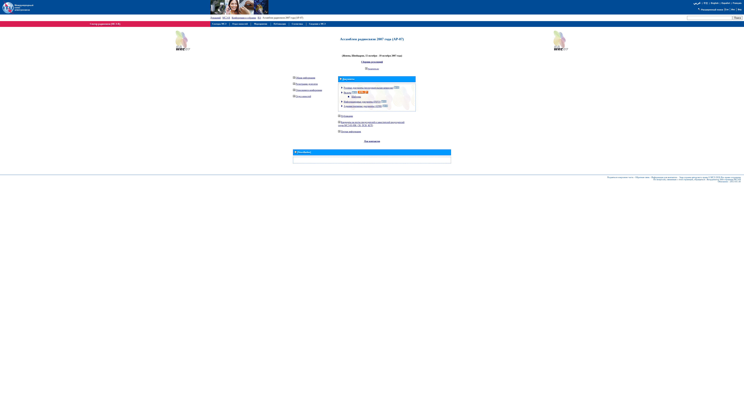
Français (737, 3)
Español (726, 3)
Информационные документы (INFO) (362, 101)
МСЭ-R (226, 17)
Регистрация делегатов (307, 84)
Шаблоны (356, 96)
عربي (697, 3)
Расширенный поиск (712, 10)
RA (259, 17)
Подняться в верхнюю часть (620, 177)
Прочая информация (351, 131)
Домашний (215, 17)
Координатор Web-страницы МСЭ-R (724, 179)
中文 (706, 3)
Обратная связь (642, 177)
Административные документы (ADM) (363, 106)
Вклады (347, 92)
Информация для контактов (664, 177)
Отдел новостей (303, 96)
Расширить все (373, 69)
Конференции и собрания (244, 17)
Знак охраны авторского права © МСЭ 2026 (699, 177)
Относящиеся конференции (309, 90)
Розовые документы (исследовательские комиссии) (368, 88)
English (715, 3)
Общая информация (305, 77)
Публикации (347, 116)
